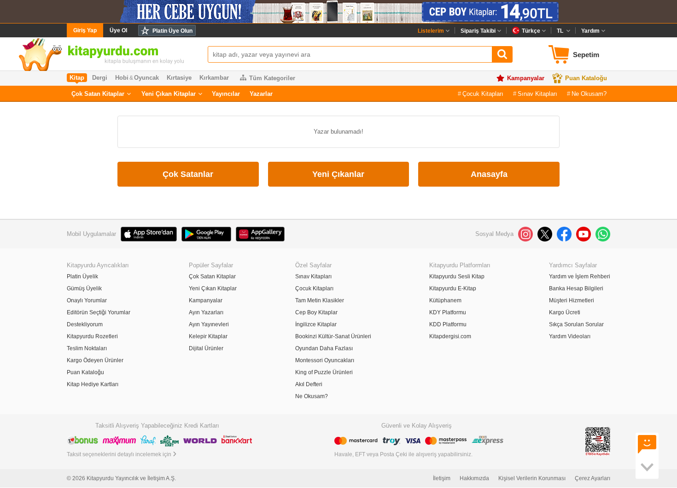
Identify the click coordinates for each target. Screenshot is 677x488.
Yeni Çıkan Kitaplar (168, 93)
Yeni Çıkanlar (338, 174)
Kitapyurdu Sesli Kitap (456, 276)
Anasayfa (489, 174)
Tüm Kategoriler (272, 78)
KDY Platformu (447, 312)
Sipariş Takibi (478, 31)
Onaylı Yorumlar (87, 300)
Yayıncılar (226, 93)
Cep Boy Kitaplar (316, 312)
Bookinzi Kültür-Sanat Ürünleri (333, 336)
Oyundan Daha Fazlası (324, 348)
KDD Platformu (448, 324)
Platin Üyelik (82, 276)
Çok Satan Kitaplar (97, 93)
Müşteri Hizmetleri (571, 300)
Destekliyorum (85, 324)
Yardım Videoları (569, 336)
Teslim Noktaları (87, 348)
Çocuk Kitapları (482, 93)
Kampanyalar (525, 78)
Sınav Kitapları (537, 93)
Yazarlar (261, 93)
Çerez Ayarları (592, 478)
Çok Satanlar (188, 174)
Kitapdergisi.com (450, 336)
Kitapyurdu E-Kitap (452, 288)
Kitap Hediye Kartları (92, 384)
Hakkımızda (474, 478)
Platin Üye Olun (172, 31)
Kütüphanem (445, 300)
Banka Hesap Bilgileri (576, 288)
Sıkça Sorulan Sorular (576, 324)
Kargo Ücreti (564, 312)
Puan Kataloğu (586, 78)
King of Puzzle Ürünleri (324, 372)
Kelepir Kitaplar (208, 336)
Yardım (590, 31)
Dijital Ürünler (206, 348)
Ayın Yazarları (206, 312)
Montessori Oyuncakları (324, 360)
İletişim (441, 478)
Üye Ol (118, 30)
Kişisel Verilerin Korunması (532, 478)
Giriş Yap (85, 30)
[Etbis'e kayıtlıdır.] (597, 441)
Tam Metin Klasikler (319, 300)
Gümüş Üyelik (84, 288)
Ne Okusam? (589, 93)
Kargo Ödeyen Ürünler (95, 360)
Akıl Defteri (308, 384)
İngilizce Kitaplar (316, 324)
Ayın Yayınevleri (209, 324)
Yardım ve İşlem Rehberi (579, 276)
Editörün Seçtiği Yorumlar (98, 312)
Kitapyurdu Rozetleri (92, 336)
